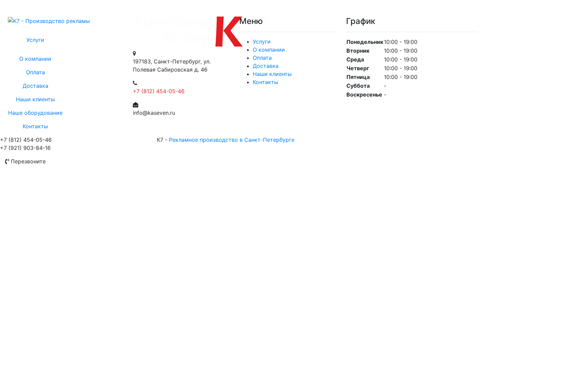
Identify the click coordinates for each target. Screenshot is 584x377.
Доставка (35, 85)
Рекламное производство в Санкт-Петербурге (231, 139)
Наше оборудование (35, 112)
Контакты (35, 126)
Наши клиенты (35, 99)
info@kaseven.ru (154, 112)
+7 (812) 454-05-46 (159, 91)
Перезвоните (27, 161)
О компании (35, 58)
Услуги (35, 39)
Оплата (35, 72)
